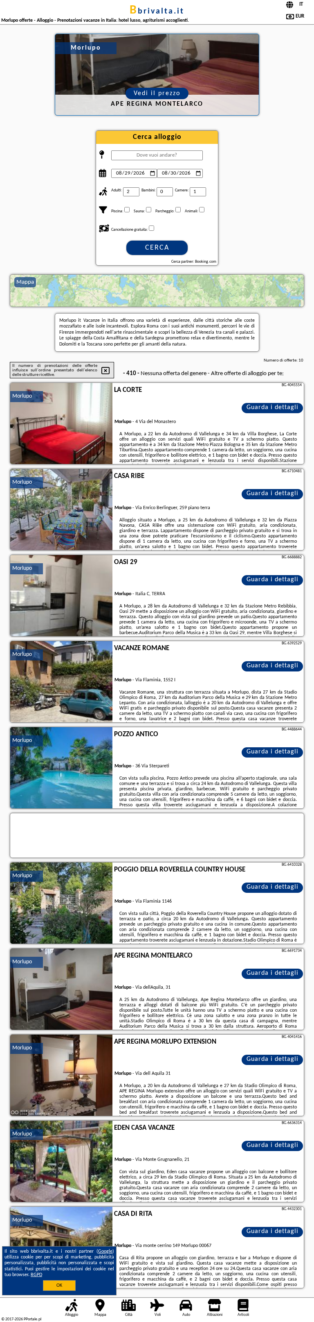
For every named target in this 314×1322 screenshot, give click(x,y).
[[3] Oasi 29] (61, 596)
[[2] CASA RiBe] (61, 510)
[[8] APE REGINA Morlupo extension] (61, 1076)
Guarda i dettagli (272, 407)
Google (105, 1251)
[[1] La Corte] (61, 424)
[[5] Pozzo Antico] (61, 768)
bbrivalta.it (157, 11)
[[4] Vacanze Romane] (61, 682)
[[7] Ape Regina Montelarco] (61, 990)
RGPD (36, 1274)
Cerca (157, 248)
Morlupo (22, 396)
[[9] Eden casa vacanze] (61, 1162)
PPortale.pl (32, 1319)
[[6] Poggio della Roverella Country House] (61, 903)
